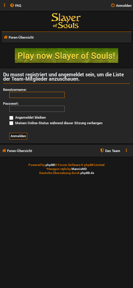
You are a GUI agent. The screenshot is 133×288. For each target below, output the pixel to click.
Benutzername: (15, 89)
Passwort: (11, 103)
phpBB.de (87, 173)
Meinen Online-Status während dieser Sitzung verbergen (58, 123)
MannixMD (79, 169)
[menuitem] (15, 5)
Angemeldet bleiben (30, 117)
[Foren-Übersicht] (65, 20)
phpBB (50, 165)
